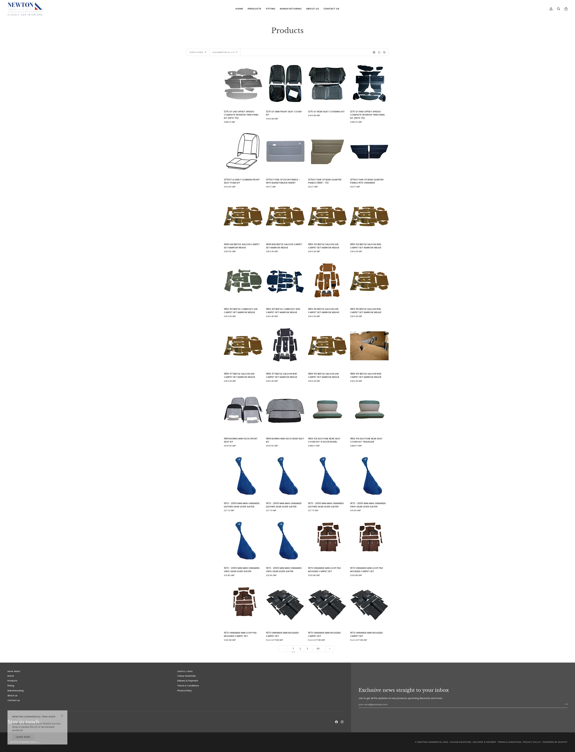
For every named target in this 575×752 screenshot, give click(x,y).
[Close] (63, 714)
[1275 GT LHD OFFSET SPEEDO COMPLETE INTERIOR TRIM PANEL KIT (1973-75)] (243, 83)
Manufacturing (15, 690)
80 (318, 648)
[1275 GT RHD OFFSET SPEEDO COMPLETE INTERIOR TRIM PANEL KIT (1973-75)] (369, 83)
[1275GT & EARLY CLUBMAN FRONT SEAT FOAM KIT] (243, 151)
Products (12, 680)
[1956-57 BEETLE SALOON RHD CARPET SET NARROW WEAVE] (285, 346)
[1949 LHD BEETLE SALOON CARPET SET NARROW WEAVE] (243, 216)
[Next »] (330, 648)
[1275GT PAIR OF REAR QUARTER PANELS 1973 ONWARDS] (369, 151)
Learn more (23, 737)
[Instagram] (342, 722)
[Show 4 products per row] (385, 52)
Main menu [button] (13, 671)
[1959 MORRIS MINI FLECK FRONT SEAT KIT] (243, 410)
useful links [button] (185, 671)
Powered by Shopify (555, 742)
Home (10, 675)
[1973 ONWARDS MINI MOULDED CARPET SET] (285, 605)
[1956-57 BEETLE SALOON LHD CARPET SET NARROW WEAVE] (243, 346)
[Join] (565, 704)
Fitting (10, 685)
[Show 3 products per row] (379, 52)
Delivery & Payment (187, 680)
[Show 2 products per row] (374, 52)
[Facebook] (336, 722)
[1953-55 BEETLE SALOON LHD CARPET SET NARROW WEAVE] (327, 281)
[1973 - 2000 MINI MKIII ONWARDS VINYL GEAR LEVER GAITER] (369, 475)
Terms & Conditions (188, 685)
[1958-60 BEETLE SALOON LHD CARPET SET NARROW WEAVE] (327, 346)
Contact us (13, 700)
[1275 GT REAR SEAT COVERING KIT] (327, 83)
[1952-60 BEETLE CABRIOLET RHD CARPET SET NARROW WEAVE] (285, 281)
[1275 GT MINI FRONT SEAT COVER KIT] (285, 83)
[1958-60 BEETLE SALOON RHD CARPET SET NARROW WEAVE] (369, 346)
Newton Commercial (429, 742)
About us (12, 695)
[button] (239, 9)
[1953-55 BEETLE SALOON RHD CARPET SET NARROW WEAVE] (369, 281)
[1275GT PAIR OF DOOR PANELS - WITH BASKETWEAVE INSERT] (285, 151)
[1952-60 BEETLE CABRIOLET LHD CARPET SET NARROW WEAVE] (243, 281)
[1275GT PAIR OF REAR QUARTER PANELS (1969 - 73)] (327, 151)
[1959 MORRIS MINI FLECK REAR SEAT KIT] (285, 410)
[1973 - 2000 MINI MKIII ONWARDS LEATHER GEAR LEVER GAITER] (243, 475)
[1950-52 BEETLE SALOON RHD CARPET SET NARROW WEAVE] (369, 216)
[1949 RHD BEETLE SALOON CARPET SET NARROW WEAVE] (285, 216)
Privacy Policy (184, 690)
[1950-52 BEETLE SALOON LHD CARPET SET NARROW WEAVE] (327, 216)
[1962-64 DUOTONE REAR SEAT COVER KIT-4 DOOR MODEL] (327, 410)
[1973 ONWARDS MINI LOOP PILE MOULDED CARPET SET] (327, 540)
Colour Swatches (186, 675)
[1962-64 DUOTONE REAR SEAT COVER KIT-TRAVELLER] (369, 410)
